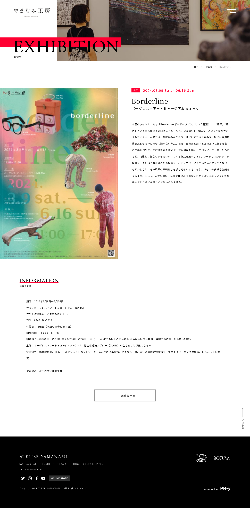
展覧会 (209, 66)
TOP (196, 66)
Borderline (225, 66)
